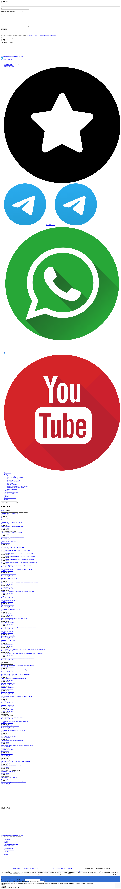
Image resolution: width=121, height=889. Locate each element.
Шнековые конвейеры (13, 480)
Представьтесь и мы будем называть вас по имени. (15, 881)
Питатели (10, 483)
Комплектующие (12, 489)
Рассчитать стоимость (10, 498)
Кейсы (6, 490)
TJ (20, 837)
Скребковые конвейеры (13, 481)
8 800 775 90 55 (7, 59)
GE (18, 837)
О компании (7, 473)
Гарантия (6, 495)
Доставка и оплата (9, 493)
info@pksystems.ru (9, 66)
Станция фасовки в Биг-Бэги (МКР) (17, 486)
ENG (2, 837)
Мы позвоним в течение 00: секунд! (13, 879)
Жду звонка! (43, 879)
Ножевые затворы (12, 484)
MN (14, 837)
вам (10, 879)
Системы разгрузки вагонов (15, 477)
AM (9, 837)
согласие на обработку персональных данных (70, 871)
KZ (5, 837)
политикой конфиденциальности (43, 871)
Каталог (6, 474)
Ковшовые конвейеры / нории (15, 487)
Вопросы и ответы (9, 848)
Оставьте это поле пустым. (8, 11)
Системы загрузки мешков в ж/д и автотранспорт (21, 476)
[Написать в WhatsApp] (62, 341)
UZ (11, 837)
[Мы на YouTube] (62, 470)
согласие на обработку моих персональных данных (41, 35)
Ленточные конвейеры (13, 478)
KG (16, 837)
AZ (7, 837)
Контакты (6, 499)
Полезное (6, 496)
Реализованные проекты (11, 492)
